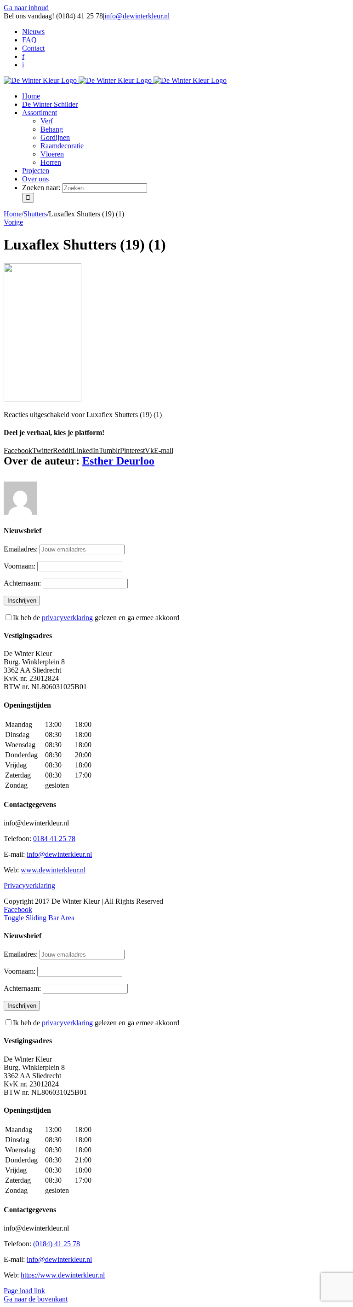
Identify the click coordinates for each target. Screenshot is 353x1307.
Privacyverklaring (29, 885)
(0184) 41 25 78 (56, 1244)
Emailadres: (22, 549)
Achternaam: (23, 583)
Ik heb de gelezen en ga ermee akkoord (96, 618)
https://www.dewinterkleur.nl (63, 1275)
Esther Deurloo (118, 461)
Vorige (13, 222)
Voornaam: (20, 566)
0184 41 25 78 (54, 838)
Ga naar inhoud (26, 8)
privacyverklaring (67, 618)
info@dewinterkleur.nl (137, 16)
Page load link (24, 1291)
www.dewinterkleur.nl (53, 870)
